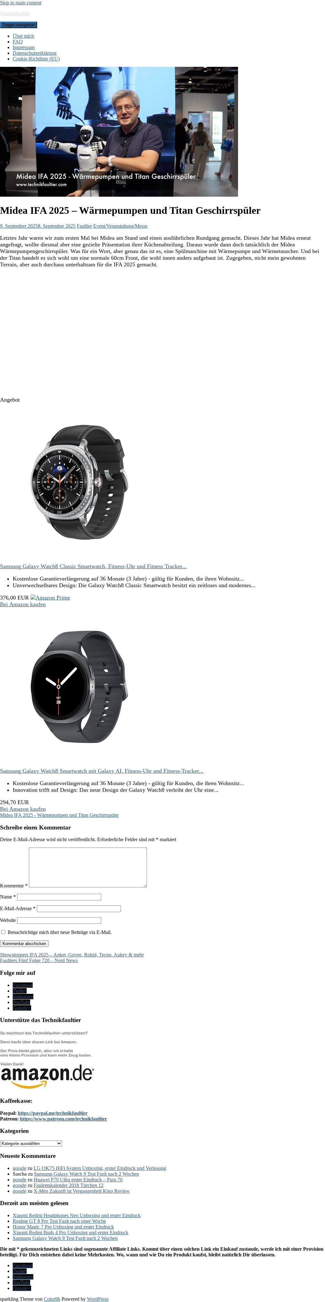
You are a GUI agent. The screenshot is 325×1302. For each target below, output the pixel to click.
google (19, 1168)
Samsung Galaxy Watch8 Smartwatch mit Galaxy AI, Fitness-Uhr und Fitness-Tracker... (101, 771)
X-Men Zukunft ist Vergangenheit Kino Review (82, 1191)
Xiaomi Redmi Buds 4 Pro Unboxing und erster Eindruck (70, 1232)
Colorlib (52, 1299)
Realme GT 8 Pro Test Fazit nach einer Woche (59, 1221)
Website (8, 920)
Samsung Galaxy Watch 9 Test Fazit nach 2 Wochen (86, 1174)
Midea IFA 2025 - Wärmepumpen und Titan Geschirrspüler (59, 815)
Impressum (24, 47)
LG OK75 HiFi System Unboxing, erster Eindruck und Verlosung (100, 1168)
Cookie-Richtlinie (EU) (36, 58)
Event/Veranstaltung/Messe (120, 226)
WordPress (98, 1299)
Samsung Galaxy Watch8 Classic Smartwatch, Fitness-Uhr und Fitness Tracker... (93, 566)
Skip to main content (20, 2)
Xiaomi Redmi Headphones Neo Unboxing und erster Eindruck (77, 1215)
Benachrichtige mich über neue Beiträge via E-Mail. (60, 932)
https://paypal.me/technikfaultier (53, 1113)
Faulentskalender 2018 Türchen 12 (68, 1185)
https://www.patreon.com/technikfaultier (63, 1118)
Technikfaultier (15, 13)
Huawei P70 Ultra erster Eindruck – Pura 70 (78, 1179)
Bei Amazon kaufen (23, 604)
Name (8, 896)
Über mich (23, 36)
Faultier (84, 226)
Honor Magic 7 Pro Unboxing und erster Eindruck (63, 1226)
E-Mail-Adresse (18, 908)
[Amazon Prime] (50, 597)
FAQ (18, 41)
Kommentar (14, 885)
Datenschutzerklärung (34, 53)
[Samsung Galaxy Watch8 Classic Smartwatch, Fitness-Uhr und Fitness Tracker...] (79, 559)
